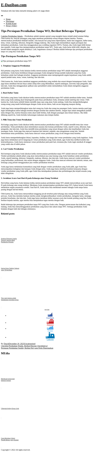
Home (8, 19)
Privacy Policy (11, 26)
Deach (6, 344)
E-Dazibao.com (14, 5)
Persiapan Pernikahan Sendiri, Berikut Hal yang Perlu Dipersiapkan (27, 348)
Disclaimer (10, 21)
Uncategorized (29, 344)
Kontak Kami (11, 24)
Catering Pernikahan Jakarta (12, 36)
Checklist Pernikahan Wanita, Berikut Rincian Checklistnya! (24, 346)
